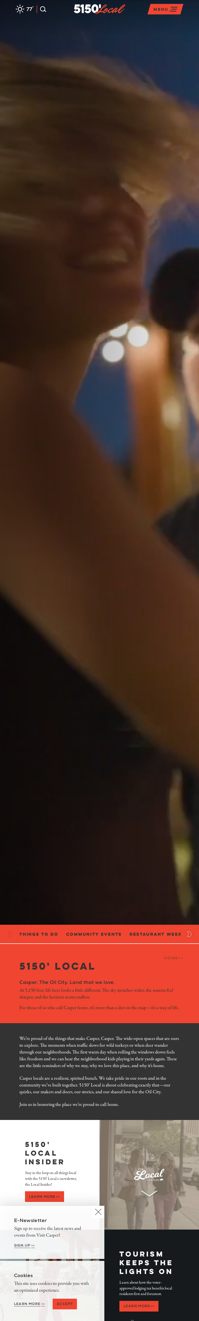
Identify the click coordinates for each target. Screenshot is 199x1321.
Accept (65, 1304)
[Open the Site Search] (41, 9)
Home (173, 958)
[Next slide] (189, 934)
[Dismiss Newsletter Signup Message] (98, 1212)
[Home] (125, 15)
